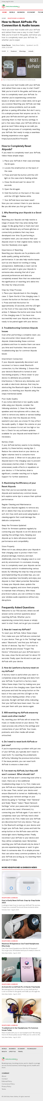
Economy (31, 12)
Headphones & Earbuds (16, 18)
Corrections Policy (8, 1084)
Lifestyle (12, 1051)
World (12, 12)
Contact (5, 1079)
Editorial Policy (7, 1081)
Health (4, 1051)
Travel (20, 1051)
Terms (4, 1089)
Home (4, 12)
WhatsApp (22, 51)
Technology (31, 1049)
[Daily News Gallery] (11, 7)
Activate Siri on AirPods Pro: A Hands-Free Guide (21, 987)
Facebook (14, 51)
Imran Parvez (6, 45)
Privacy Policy (6, 1086)
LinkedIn (30, 51)
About (4, 1076)
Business (21, 12)
